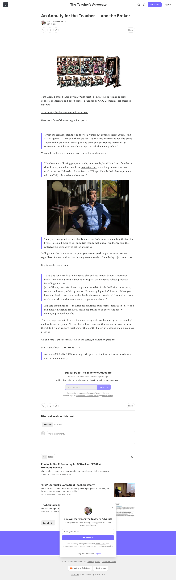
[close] (113, 508)
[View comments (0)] (49, 30)
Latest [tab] (50, 457)
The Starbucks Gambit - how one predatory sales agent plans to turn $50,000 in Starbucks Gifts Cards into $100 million (75, 489)
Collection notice (109, 561)
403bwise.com (88, 167)
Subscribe (155, 4)
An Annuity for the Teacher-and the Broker (64, 112)
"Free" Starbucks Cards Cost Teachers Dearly (68, 484)
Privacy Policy (107, 546)
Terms (97, 561)
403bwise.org (75, 354)
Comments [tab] (47, 424)
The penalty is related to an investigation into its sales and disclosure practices (75, 471)
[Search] (138, 4)
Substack (75, 574)
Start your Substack (81, 568)
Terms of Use (100, 543)
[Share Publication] (144, 4)
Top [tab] (44, 457)
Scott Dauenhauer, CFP (56, 21)
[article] (88, 471)
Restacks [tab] (58, 424)
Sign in (168, 4)
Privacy (90, 561)
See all (46, 523)
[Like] (43, 30)
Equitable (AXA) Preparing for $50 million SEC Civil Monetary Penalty (71, 466)
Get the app (100, 568)
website (104, 239)
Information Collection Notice (87, 546)
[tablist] (52, 424)
